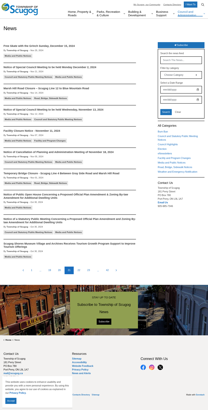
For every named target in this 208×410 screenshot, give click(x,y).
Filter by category (169, 68)
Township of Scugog (17, 50)
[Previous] (23, 270)
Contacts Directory (172, 4)
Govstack (200, 395)
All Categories (167, 125)
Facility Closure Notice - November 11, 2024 (32, 130)
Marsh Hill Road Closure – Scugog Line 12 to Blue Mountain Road (46, 88)
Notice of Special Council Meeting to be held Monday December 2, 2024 (50, 67)
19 (49, 270)
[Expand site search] (203, 4)
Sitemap (76, 358)
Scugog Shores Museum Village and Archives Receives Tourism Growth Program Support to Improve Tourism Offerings (69, 245)
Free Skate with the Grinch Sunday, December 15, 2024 (39, 45)
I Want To (191, 4)
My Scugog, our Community (147, 4)
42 (107, 270)
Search (166, 112)
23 (88, 270)
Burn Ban (163, 131)
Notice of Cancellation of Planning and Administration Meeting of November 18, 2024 (59, 152)
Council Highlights (168, 144)
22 (79, 270)
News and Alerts (81, 373)
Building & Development (137, 13)
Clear (178, 112)
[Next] (116, 270)
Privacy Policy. (17, 393)
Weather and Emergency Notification (177, 171)
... (40, 270)
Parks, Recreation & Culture (108, 13)
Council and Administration (187, 13)
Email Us (163, 202)
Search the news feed (172, 53)
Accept (11, 401)
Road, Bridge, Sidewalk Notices (50, 98)
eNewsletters (165, 153)
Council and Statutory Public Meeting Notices (28, 77)
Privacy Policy (80, 369)
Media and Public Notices (18, 56)
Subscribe (182, 45)
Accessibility (79, 362)
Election (162, 149)
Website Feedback (82, 366)
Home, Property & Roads (79, 13)
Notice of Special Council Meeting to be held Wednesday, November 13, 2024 (53, 109)
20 (59, 270)
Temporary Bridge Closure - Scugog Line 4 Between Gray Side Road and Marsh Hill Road (61, 173)
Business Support (162, 13)
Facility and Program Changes (50, 140)
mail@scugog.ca (13, 373)
